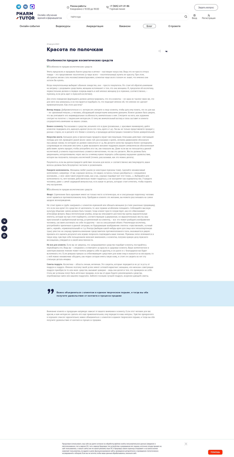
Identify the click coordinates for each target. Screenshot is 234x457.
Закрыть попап (186, 444)
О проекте (174, 26)
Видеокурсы (63, 26)
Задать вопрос (206, 7)
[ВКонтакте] (166, 51)
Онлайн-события (30, 26)
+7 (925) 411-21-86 (119, 5)
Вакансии (125, 26)
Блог (149, 26)
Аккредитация (94, 26)
